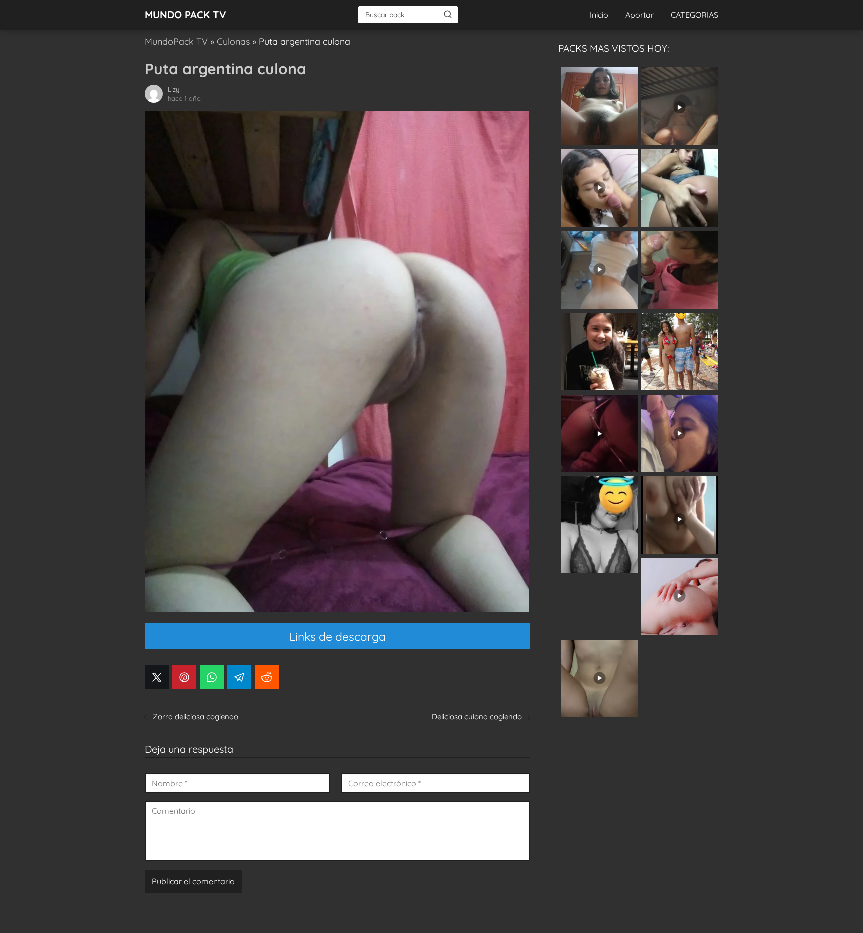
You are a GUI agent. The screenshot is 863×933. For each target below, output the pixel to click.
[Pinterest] (184, 677)
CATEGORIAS (694, 15)
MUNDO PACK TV (185, 14)
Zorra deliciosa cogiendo (195, 716)
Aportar (639, 15)
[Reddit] (267, 677)
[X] (157, 677)
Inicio (599, 15)
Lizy (173, 89)
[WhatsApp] (212, 677)
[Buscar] (448, 14)
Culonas (233, 41)
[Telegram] (239, 677)
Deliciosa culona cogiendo (477, 716)
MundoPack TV (176, 41)
